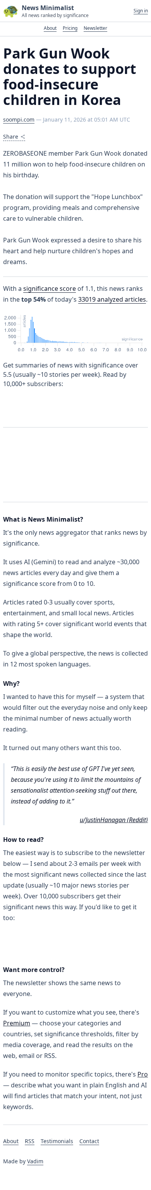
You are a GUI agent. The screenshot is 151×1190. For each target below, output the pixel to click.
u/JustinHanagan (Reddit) (114, 820)
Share (10, 136)
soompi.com (18, 119)
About (50, 28)
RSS (29, 1141)
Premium (16, 1023)
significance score (49, 288)
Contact (89, 1141)
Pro (142, 1074)
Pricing (70, 28)
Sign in (141, 11)
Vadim (35, 1161)
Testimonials (57, 1141)
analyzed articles (112, 299)
